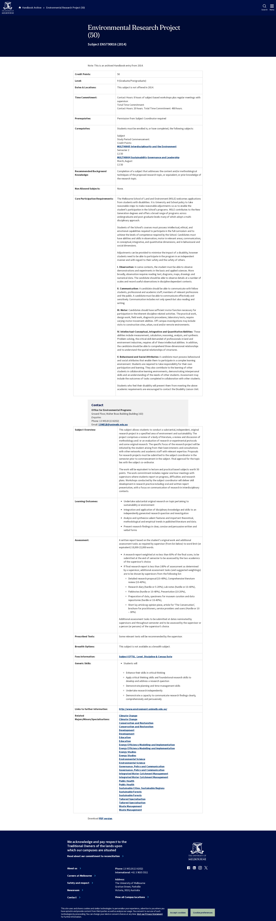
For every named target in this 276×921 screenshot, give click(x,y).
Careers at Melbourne (79, 875)
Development (126, 730)
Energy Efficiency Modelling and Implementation (147, 744)
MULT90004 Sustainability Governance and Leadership (148, 157)
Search (264, 9)
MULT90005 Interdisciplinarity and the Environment (146, 146)
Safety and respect (78, 882)
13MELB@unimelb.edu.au (113, 424)
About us (72, 868)
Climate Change (128, 715)
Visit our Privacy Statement (150, 914)
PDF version (105, 818)
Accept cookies (178, 912)
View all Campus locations (130, 897)
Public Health (126, 781)
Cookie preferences (202, 912)
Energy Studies (127, 752)
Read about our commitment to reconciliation (93, 856)
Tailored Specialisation (132, 799)
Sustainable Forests (130, 791)
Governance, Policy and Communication (141, 766)
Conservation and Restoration (136, 723)
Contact (72, 897)
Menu (272, 9)
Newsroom (73, 890)
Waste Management (130, 806)
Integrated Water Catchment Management (143, 773)
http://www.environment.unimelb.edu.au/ (143, 709)
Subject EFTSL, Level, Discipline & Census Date (145, 656)
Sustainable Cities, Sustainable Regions (141, 788)
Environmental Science (132, 759)
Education (125, 737)
